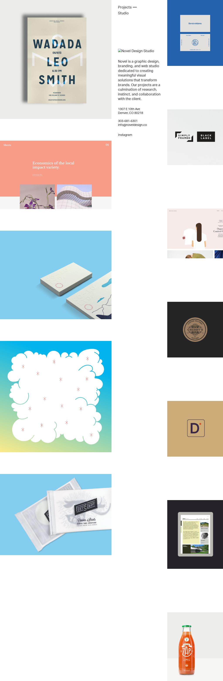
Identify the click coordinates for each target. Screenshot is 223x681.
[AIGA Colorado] (56, 396)
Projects (125, 7)
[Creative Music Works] (56, 59)
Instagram (125, 135)
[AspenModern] (195, 534)
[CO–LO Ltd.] (56, 275)
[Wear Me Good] (195, 233)
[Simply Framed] (195, 137)
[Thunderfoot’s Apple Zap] (195, 646)
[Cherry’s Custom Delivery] (195, 329)
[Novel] (137, 51)
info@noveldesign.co (132, 125)
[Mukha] (56, 175)
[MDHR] (195, 429)
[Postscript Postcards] (56, 514)
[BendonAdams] (195, 33)
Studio (123, 13)
